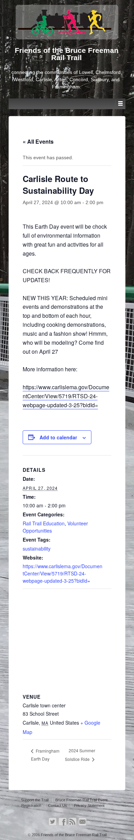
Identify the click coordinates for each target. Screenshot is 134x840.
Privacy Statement (89, 805)
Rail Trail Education (44, 523)
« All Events (38, 141)
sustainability (37, 548)
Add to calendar (58, 437)
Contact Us (57, 805)
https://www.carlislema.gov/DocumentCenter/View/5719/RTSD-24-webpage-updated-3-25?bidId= (66, 396)
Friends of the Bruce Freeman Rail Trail (73, 835)
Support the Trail (34, 800)
